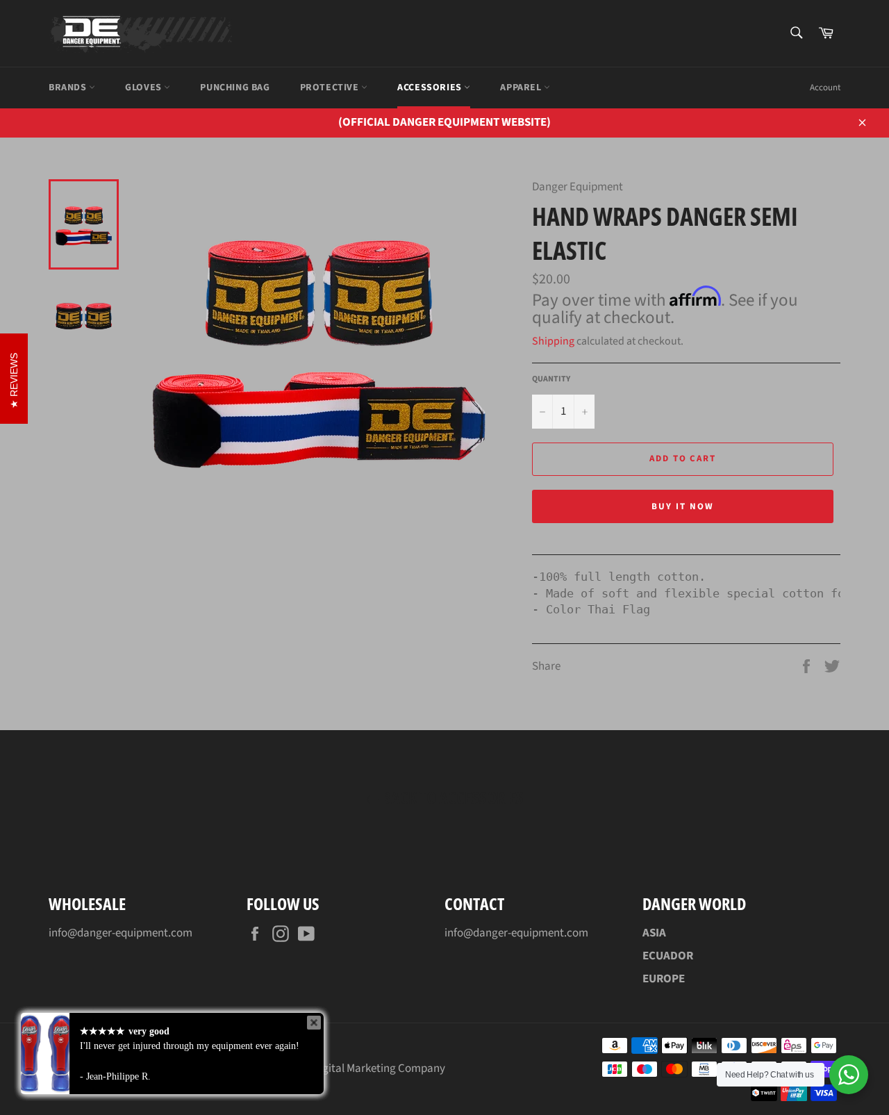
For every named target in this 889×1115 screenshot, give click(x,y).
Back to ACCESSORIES (451, 797)
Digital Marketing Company (379, 1068)
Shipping (553, 341)
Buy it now (682, 506)
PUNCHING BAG (234, 87)
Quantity (551, 379)
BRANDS (69, 87)
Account (825, 87)
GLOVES (144, 87)
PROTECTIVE (331, 87)
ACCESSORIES (430, 87)
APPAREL (522, 87)
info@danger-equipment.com (120, 933)
